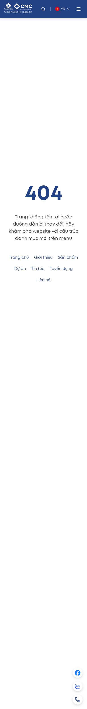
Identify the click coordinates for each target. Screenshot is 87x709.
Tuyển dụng (61, 269)
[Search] (43, 8)
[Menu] (78, 9)
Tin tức (37, 269)
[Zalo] (78, 686)
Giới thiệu (43, 257)
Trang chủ (19, 257)
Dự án (20, 269)
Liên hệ (43, 280)
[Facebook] (78, 673)
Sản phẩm (68, 257)
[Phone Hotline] (78, 700)
